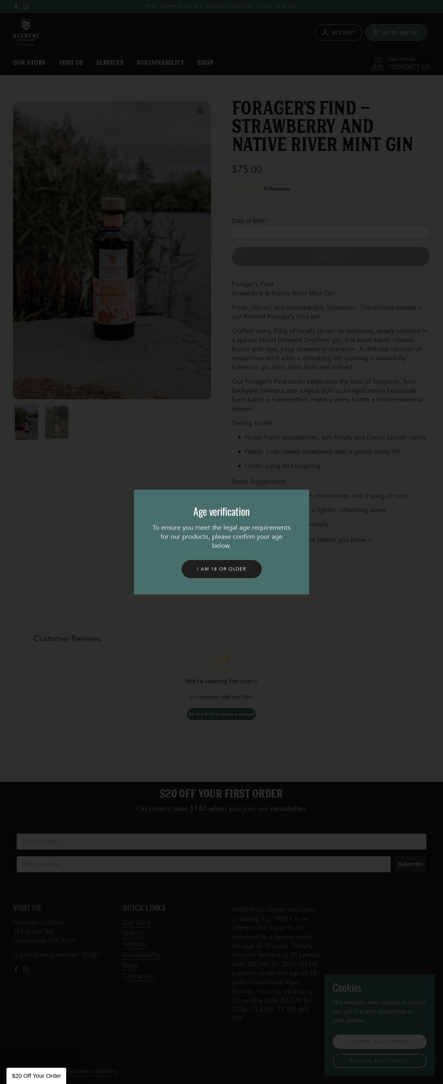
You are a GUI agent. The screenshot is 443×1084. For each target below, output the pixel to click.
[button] (36, 1076)
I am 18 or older (221, 569)
